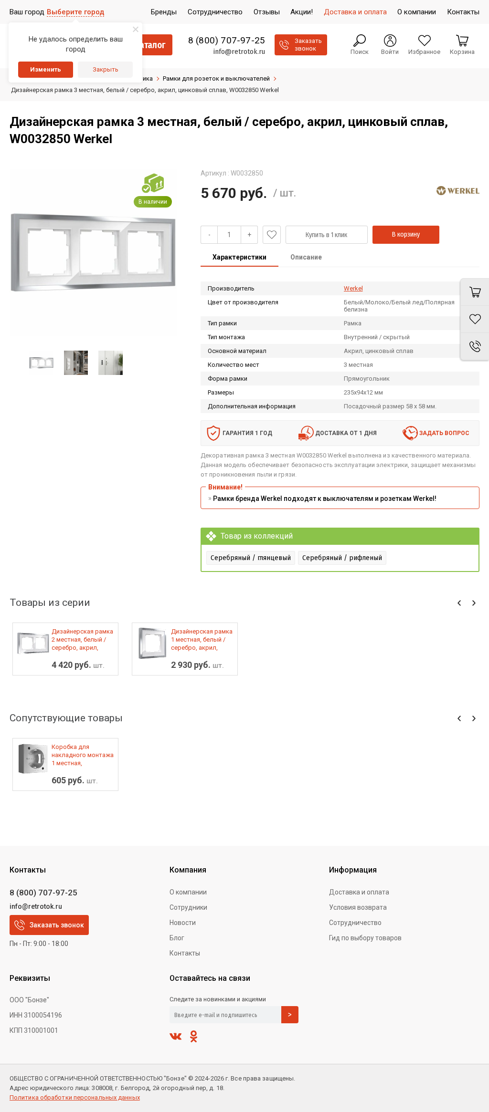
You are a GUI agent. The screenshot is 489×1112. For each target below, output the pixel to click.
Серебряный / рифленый (342, 557)
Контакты (185, 953)
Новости (183, 922)
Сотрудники (188, 907)
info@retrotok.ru (239, 51)
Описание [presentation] (306, 257)
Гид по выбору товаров (365, 938)
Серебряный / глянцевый (251, 557)
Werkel (353, 288)
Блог (177, 938)
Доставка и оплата (359, 892)
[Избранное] (474, 319)
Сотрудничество (355, 922)
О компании (188, 892)
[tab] (239, 258)
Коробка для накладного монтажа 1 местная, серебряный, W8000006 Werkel (83, 755)
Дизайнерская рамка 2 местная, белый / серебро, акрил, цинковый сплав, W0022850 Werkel (82, 640)
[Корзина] (474, 292)
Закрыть (105, 69)
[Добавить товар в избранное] (271, 234)
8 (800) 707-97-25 (226, 40)
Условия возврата (358, 907)
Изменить (45, 69)
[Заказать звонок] (474, 346)
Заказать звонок (57, 925)
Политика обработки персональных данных (75, 1097)
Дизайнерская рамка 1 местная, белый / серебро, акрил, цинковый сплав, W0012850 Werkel (202, 640)
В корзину (406, 234)
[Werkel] (457, 190)
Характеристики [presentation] (239, 257)
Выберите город (75, 12)
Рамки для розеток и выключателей (216, 78)
